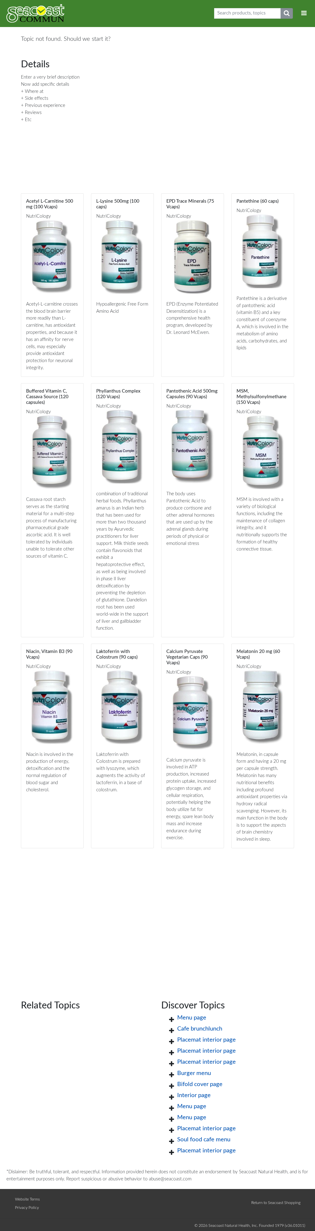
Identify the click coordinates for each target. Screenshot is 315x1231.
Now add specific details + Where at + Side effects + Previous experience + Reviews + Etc (45, 102)
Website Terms (27, 1199)
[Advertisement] (157, 916)
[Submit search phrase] (287, 13)
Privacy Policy (27, 1208)
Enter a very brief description (50, 77)
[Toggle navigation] (304, 13)
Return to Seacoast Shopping (275, 1203)
